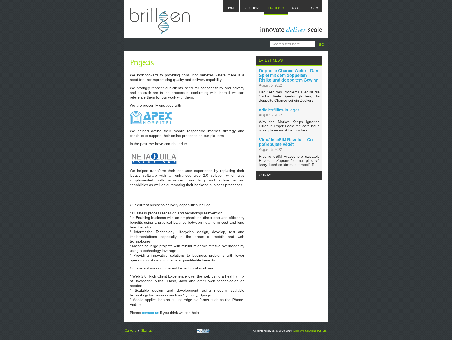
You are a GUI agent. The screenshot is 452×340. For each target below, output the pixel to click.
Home (231, 8)
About (297, 8)
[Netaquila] (154, 166)
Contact (267, 175)
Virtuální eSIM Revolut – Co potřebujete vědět (286, 142)
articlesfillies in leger (279, 110)
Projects (276, 8)
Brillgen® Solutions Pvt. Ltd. (310, 330)
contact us (150, 312)
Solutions (252, 8)
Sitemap (147, 330)
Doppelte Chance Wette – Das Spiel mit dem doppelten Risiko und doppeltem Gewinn (289, 75)
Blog (314, 8)
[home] (160, 31)
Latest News (271, 60)
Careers (130, 330)
